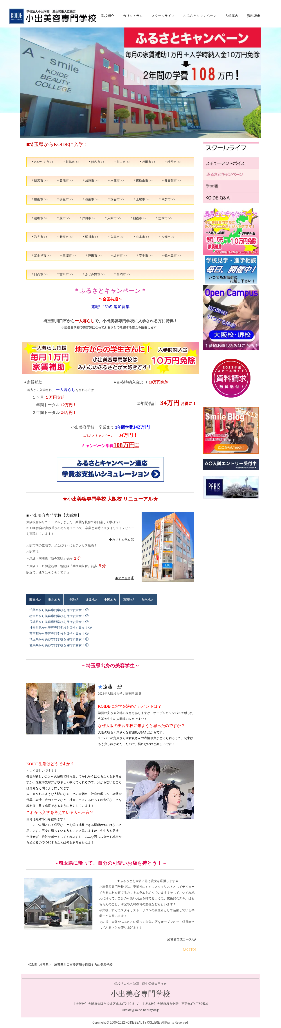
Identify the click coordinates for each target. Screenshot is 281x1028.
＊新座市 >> (64, 237)
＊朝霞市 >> (138, 218)
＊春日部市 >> (171, 180)
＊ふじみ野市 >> (93, 274)
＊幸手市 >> (144, 255)
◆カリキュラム (119, 539)
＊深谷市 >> (115, 199)
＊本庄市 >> (115, 180)
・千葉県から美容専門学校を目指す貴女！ (55, 610)
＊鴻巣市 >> (90, 199)
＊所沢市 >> (39, 180)
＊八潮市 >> (166, 237)
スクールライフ (163, 16)
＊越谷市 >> (39, 218)
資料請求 (253, 16)
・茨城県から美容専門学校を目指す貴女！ (55, 622)
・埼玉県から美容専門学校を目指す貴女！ (55, 639)
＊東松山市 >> (143, 180)
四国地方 (129, 599)
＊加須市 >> (90, 180)
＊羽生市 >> (64, 199)
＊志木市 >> (163, 218)
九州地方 (147, 599)
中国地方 (110, 599)
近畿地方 (91, 599)
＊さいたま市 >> (42, 162)
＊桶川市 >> (90, 237)
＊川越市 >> (71, 162)
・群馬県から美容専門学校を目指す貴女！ (55, 645)
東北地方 (54, 599)
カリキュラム (133, 16)
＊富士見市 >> (41, 255)
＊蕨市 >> (63, 218)
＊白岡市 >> (121, 274)
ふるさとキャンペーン (199, 16)
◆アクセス (122, 578)
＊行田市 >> (147, 162)
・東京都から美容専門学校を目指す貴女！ (55, 633)
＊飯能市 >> (64, 180)
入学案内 (231, 16)
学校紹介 (107, 16)
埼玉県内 (45, 964)
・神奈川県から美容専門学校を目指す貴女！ (57, 627)
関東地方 (35, 599)
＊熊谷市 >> (96, 162)
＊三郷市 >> (67, 255)
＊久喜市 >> (115, 237)
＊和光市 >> (39, 237)
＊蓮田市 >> (93, 255)
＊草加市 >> (166, 199)
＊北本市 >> (141, 237)
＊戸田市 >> (87, 218)
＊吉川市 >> (64, 274)
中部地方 (73, 599)
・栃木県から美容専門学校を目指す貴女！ (55, 616)
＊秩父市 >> (172, 162)
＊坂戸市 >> (118, 255)
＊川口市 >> (121, 162)
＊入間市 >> (112, 218)
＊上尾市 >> (141, 199)
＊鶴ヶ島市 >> (171, 255)
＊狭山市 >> (39, 199)
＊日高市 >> (39, 274)
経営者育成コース (179, 939)
